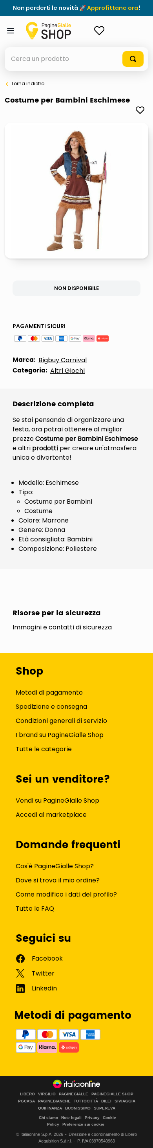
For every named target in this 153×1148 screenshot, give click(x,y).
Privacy (92, 1117)
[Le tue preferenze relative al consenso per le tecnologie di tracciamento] (139, 1134)
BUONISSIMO (78, 1108)
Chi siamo (48, 1117)
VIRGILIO (47, 1094)
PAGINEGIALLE (73, 1094)
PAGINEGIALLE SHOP (112, 1094)
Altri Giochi (67, 370)
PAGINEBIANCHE (54, 1101)
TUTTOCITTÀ (86, 1101)
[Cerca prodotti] (133, 59)
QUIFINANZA (50, 1108)
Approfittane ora (112, 8)
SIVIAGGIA (125, 1101)
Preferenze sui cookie (83, 1124)
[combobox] (76, 59)
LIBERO (27, 1094)
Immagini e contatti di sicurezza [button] (62, 627)
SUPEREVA (104, 1108)
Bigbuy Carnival (62, 360)
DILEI (106, 1101)
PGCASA (26, 1101)
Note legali (71, 1117)
